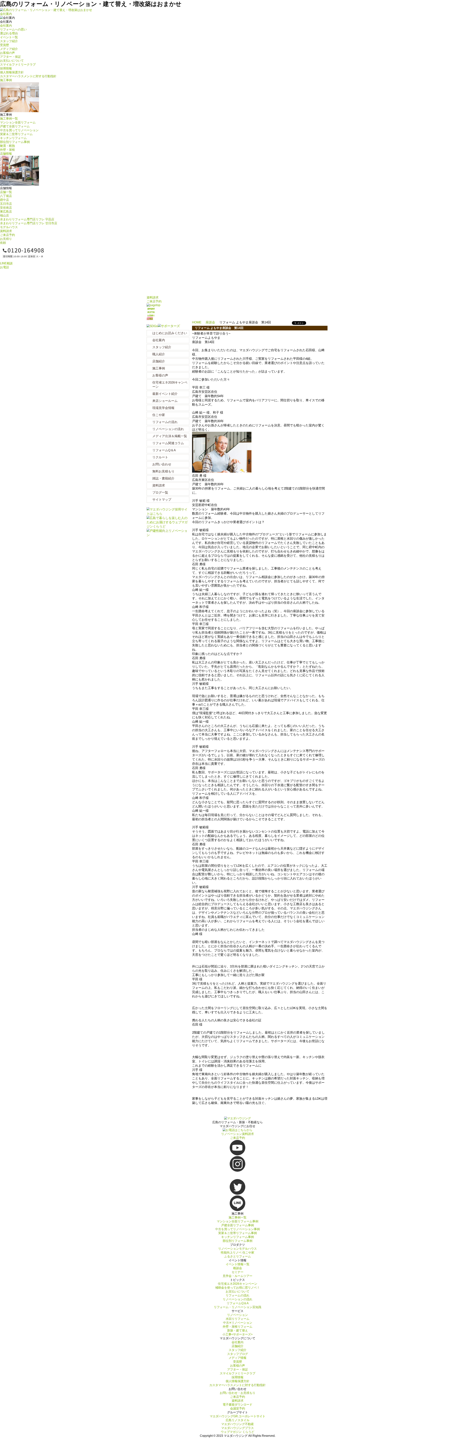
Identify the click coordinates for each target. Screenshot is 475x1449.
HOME (196, 322)
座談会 (210, 322)
